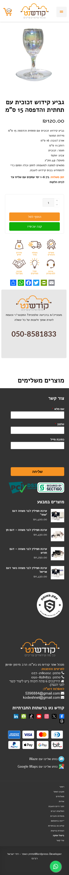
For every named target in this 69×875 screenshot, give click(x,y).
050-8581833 (34, 334)
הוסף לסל (34, 216)
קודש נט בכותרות (56, 825)
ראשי (61, 786)
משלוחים (60, 796)
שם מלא (58, 409)
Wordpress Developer (48, 854)
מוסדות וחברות (57, 816)
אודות (61, 801)
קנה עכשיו (34, 226)
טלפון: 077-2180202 (46, 673)
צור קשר (60, 840)
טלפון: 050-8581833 (46, 677)
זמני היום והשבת (56, 806)
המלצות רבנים (57, 811)
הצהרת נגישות (57, 830)
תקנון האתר (58, 791)
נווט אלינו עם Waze (43, 759)
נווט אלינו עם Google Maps (38, 766)
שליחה (37, 471)
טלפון (59, 424)
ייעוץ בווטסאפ (57, 820)
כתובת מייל (57, 439)
